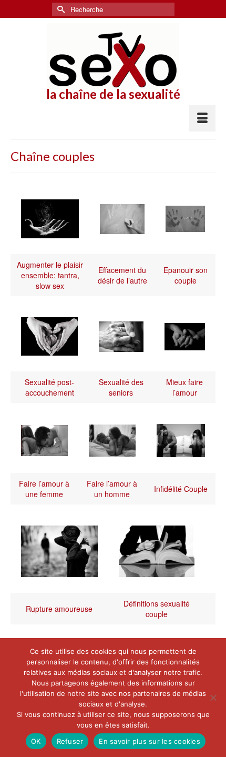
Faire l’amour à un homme (112, 488)
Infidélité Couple (181, 488)
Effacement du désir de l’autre (122, 275)
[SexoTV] (113, 56)
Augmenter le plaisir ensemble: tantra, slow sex (50, 275)
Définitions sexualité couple (157, 608)
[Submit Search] (60, 9)
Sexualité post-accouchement (49, 387)
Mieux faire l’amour (184, 387)
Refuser (70, 741)
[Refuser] (213, 697)
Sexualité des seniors (121, 387)
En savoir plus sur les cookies (149, 741)
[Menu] (202, 118)
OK (36, 741)
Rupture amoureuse (59, 608)
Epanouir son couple (185, 275)
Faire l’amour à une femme (44, 488)
